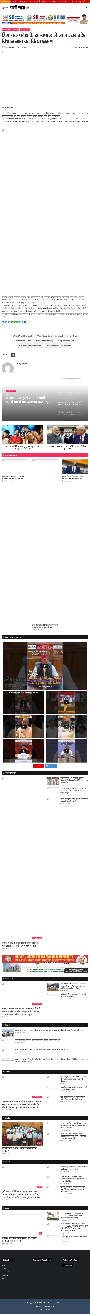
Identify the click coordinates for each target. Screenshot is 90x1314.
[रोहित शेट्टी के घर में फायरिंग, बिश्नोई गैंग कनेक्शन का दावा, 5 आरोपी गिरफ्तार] (53, 1080)
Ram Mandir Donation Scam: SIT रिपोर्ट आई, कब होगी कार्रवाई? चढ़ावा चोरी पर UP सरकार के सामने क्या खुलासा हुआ (21, 1011)
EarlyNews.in (59, 1303)
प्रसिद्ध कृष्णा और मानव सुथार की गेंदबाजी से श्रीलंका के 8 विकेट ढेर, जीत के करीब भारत (74, 780)
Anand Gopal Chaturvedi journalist (50, 336)
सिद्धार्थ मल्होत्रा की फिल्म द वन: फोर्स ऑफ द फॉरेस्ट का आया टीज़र (45, 626)
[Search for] (87, 8)
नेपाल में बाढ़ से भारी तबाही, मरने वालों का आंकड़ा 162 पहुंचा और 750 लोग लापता (20, 944)
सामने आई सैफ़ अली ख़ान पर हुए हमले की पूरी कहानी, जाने (73, 1088)
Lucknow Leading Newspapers (31, 345)
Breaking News (6, 30)
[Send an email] (13, 48)
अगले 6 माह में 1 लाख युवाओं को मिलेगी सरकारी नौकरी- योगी (13, 477)
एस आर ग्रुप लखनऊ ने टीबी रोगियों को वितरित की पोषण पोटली (74, 1168)
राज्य (28, 30)
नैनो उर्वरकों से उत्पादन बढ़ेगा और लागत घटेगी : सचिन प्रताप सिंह (37, 1040)
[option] (45, 399)
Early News (9, 48)
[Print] (13, 355)
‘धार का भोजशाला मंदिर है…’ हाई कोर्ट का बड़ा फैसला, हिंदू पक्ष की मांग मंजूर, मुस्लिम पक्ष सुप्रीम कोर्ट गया (73, 986)
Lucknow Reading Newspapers (59, 345)
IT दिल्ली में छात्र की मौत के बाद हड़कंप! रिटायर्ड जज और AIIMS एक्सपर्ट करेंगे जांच (28, 401)
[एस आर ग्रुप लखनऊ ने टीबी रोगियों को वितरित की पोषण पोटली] (53, 1170)
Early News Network (66, 340)
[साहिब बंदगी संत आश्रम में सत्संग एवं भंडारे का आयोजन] (53, 997)
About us (4, 1268)
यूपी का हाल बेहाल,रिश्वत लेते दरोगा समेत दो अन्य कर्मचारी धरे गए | (72, 1098)
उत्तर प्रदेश (23, 30)
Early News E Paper (24, 340)
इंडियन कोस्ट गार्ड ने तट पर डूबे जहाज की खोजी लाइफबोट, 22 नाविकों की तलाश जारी (73, 790)
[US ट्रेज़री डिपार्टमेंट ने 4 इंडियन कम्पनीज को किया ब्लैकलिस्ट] (75, 466)
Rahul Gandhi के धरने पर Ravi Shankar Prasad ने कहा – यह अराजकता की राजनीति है (71, 1215)
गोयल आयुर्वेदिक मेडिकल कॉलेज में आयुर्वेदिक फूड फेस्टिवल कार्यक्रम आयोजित (72, 1189)
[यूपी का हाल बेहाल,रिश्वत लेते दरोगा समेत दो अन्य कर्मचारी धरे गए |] (53, 1100)
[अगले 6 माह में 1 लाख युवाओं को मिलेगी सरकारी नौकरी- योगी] (15, 466)
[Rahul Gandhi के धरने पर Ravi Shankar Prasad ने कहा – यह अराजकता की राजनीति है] (53, 1216)
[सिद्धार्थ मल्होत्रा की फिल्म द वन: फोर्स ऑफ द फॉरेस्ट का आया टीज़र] (45, 541)
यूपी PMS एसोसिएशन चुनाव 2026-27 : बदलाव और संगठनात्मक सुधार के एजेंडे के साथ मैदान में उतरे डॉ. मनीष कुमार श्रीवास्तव (21, 1194)
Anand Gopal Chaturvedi (23, 336)
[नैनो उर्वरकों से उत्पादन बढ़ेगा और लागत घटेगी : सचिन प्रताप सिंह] (8, 1043)
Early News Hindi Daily (45, 340)
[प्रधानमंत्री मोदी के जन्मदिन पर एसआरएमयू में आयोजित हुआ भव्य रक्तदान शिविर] (53, 1180)
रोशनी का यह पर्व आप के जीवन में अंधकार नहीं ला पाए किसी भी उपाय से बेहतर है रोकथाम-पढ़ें (73, 1136)
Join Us (4, 1279)
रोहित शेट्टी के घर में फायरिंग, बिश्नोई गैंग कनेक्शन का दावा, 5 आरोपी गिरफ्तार (73, 1079)
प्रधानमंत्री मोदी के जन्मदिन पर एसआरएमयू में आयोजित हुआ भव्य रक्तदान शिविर (72, 1178)
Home (4, 1265)
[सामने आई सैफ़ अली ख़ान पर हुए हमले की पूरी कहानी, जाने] (53, 1090)
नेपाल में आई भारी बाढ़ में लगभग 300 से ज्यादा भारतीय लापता (60, 1)
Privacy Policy (6, 1272)
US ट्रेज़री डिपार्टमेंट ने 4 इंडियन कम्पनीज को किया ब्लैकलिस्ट (73, 477)
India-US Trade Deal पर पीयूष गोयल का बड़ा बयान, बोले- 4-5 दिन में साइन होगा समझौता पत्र (49, 1030)
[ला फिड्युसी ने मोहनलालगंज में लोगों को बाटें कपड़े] (53, 1240)
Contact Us (5, 1275)
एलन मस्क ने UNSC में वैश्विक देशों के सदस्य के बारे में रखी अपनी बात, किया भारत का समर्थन (73, 1125)
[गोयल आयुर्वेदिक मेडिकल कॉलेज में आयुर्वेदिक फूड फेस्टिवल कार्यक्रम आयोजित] (53, 1190)
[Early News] (19, 7)
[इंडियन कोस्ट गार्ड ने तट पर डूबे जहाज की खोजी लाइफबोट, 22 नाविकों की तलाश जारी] (53, 791)
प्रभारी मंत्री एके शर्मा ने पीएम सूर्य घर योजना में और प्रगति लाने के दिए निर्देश (41, 1050)
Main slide (16, 30)
